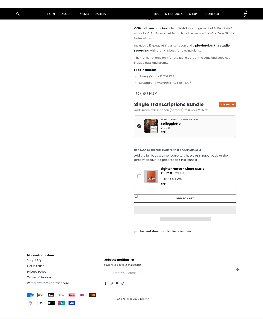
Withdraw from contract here (48, 283)
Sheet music (174, 14)
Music (84, 14)
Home (51, 14)
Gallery (100, 14)
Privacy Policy (36, 272)
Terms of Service (39, 277)
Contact (212, 14)
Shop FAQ (34, 260)
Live (156, 14)
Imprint (144, 299)
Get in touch (35, 266)
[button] (185, 210)
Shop (193, 14)
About (66, 14)
